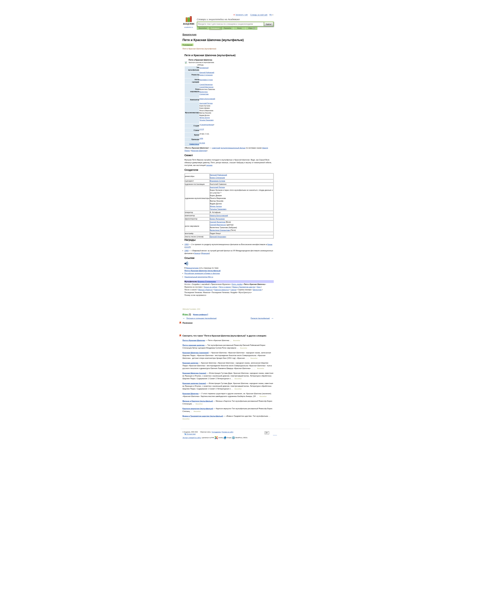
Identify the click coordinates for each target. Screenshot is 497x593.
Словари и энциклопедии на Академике (218, 19)
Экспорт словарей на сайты (191, 437)
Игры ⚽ (251, 28)
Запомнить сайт (242, 15)
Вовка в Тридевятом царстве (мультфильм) (202, 416)
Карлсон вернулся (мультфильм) (197, 408)
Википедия (203, 28)
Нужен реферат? (200, 314)
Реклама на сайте (227, 432)
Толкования (215, 28)
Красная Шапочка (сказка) (194, 373)
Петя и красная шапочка (193, 345)
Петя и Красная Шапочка (193, 340)
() (202, 271)
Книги (239, 28)
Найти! (269, 24)
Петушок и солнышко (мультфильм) (201, 318)
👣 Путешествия (190, 434)
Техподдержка (216, 432)
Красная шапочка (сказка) (194, 383)
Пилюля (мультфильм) (260, 318)
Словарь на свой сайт (259, 15)
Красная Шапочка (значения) (195, 353)
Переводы (227, 28)
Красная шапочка (190, 363)
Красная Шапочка (190, 393)
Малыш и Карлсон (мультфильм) (197, 401)
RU (270, 15)
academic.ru (188, 27)
